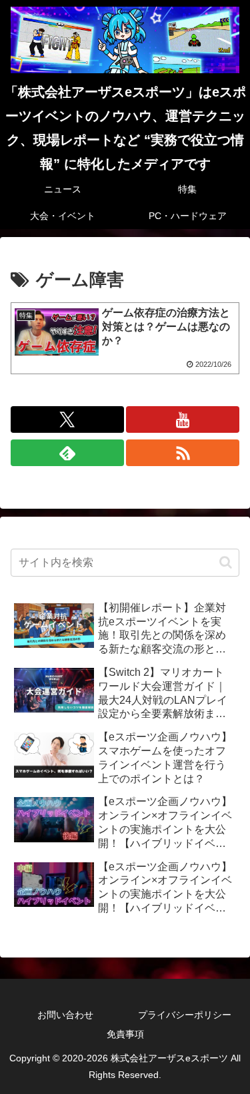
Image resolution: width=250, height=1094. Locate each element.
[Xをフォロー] (67, 419)
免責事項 (125, 1034)
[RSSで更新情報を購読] (182, 452)
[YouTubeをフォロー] (182, 419)
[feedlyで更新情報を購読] (67, 452)
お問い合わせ (65, 1014)
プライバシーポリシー (184, 1014)
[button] (225, 562)
